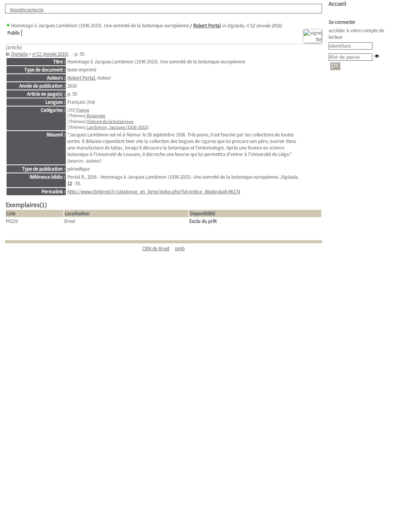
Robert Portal (207, 25)
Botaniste (96, 115)
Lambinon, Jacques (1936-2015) (118, 127)
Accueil (337, 3)
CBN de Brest (155, 248)
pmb (180, 248)
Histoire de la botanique (110, 121)
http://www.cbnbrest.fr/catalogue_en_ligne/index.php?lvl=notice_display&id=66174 (153, 191)
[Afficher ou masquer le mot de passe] (376, 55)
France (82, 110)
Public (13, 33)
